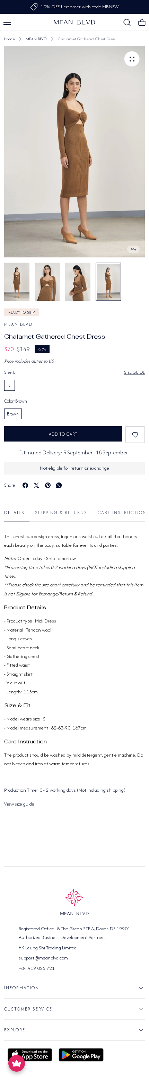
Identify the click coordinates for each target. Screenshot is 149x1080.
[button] (7, 22)
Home (9, 39)
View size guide (19, 803)
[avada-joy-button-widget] (16, 1063)
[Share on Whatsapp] (58, 485)
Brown (13, 414)
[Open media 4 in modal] (132, 59)
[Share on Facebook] (25, 485)
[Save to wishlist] (135, 434)
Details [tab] (14, 512)
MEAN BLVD (36, 39)
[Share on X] (36, 485)
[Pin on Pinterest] (47, 485)
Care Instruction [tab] (122, 512)
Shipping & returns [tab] (61, 512)
